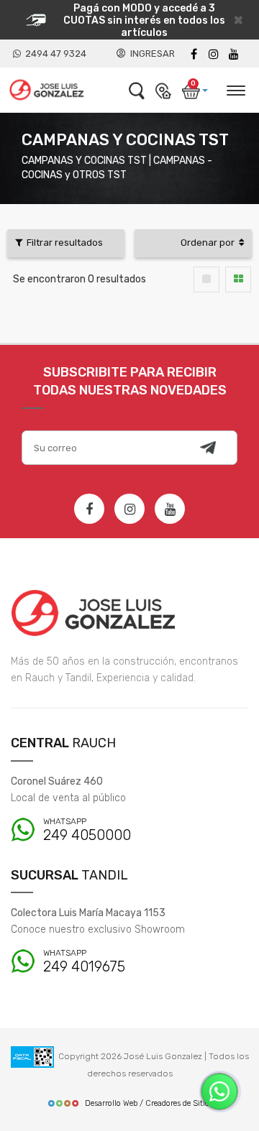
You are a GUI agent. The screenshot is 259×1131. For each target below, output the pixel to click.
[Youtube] (234, 54)
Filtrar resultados (62, 242)
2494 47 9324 (53, 53)
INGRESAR (150, 53)
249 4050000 (87, 830)
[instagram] (213, 54)
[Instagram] (129, 509)
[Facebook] (193, 54)
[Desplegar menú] (235, 88)
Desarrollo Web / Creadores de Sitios (149, 1103)
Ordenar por (210, 242)
